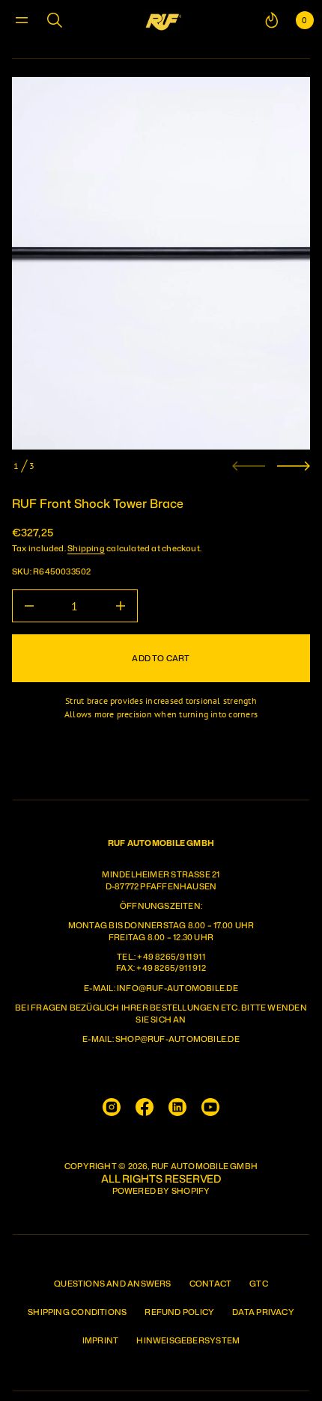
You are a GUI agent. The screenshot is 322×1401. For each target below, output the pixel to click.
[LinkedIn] (177, 1107)
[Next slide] (293, 466)
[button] (54, 20)
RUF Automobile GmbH (204, 1166)
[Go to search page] (54, 20)
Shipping (86, 548)
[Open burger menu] (22, 20)
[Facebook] (144, 1107)
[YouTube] (210, 1107)
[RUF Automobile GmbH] (163, 20)
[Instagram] (111, 1107)
